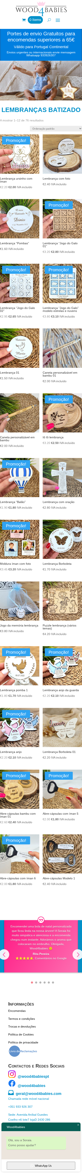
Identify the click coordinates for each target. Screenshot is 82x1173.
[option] (41, 946)
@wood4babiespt (32, 1076)
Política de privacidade (23, 1042)
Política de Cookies (21, 1034)
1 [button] (32, 982)
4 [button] (45, 982)
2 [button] (36, 982)
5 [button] (49, 982)
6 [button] (53, 982)
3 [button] (40, 982)
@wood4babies (30, 1086)
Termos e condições (21, 1018)
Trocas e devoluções (22, 1026)
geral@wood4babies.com (34, 1094)
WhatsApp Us (43, 1165)
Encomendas (17, 1010)
